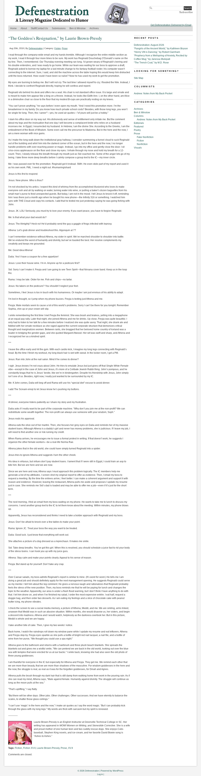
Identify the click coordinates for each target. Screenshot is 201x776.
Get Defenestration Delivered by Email (171, 25)
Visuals (138, 147)
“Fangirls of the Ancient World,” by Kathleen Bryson (161, 48)
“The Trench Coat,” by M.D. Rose (151, 62)
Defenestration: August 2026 (149, 45)
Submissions (59, 28)
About (24, 28)
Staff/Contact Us (39, 28)
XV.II (70, 748)
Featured (138, 126)
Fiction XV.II (29, 748)
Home (13, 28)
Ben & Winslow (77, 28)
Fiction (57, 48)
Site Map (138, 78)
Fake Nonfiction (145, 137)
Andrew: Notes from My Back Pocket (153, 93)
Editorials (139, 123)
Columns (138, 116)
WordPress (118, 771)
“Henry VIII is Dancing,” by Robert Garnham (157, 52)
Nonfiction (142, 144)
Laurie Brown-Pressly (48, 748)
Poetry (137, 130)
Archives (94, 28)
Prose (65, 48)
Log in (100, 774)
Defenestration (36, 48)
